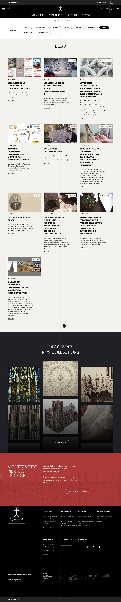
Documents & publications (104, 516)
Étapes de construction (67, 516)
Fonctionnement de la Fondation (49, 522)
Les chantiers (82, 519)
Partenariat (91, 27)
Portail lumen (60, 442)
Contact (45, 554)
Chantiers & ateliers (40, 27)
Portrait (104, 27)
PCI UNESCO (47, 525)
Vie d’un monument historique (66, 522)
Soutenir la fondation (78, 491)
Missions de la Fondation (50, 519)
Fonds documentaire (102, 519)
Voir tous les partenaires (15, 580)
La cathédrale (55, 15)
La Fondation (37, 15)
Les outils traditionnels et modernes (85, 522)
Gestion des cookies (55, 592)
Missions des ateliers (84, 516)
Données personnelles (42, 592)
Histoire (55, 27)
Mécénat (79, 27)
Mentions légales (28, 592)
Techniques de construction (68, 519)
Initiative (66, 27)
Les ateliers (71, 15)
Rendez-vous (28, 32)
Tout (25, 27)
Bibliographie (100, 521)
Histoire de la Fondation (50, 516)
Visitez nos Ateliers (84, 525)
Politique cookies (68, 592)
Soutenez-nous (43, 32)
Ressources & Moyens (50, 528)
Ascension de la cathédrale (68, 525)
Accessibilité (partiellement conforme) (85, 592)
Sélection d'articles (66, 545)
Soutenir (86, 15)
